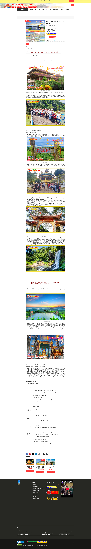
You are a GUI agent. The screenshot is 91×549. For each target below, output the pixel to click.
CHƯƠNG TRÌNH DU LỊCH (37, 498)
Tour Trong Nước (48, 9)
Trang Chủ (31, 9)
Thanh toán (34, 494)
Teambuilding (66, 9)
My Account (71, 0)
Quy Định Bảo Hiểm (36, 490)
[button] (43, 22)
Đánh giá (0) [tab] (31, 44)
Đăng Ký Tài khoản (36, 492)
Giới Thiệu (36, 9)
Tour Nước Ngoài (55, 9)
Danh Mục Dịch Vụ (22, 9)
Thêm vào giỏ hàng (53, 37)
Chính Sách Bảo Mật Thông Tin (38, 488)
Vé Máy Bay (31, 12)
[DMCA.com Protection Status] (19, 545)
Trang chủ (20, 17)
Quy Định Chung (35, 486)
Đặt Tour (34, 496)
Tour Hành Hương (24, 17)
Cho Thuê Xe (61, 9)
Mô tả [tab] (27, 44)
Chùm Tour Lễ (41, 9)
